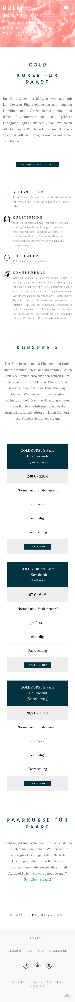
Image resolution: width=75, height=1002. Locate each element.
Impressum (14, 950)
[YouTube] (37, 965)
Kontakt (37, 938)
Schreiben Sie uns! (37, 879)
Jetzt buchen (37, 546)
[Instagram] (48, 965)
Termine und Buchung (37, 164)
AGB (29, 950)
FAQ (41, 950)
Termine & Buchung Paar (36, 915)
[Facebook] (26, 965)
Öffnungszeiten (58, 950)
